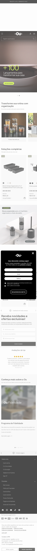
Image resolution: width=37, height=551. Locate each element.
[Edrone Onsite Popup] (18, 275)
